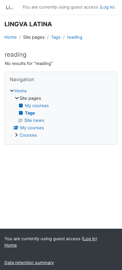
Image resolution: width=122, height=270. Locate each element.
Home (10, 37)
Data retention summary (29, 262)
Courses (28, 135)
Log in (107, 7)
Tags (56, 37)
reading (74, 37)
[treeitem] (61, 113)
